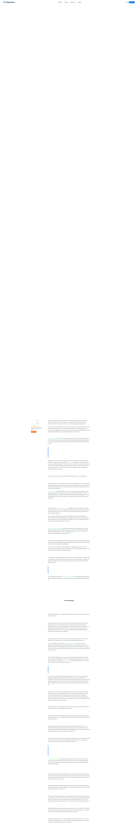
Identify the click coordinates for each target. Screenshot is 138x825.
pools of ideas (70, 462)
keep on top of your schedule (79, 572)
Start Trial (33, 431)
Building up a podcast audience (55, 569)
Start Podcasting (69, 663)
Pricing (79, 2)
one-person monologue (62, 548)
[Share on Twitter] (32, 435)
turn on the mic (66, 723)
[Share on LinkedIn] (32, 439)
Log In (126, 2)
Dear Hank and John (67, 617)
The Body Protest (52, 491)
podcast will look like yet (70, 706)
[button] (60, 2)
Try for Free (132, 2)
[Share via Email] (32, 445)
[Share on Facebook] (32, 442)
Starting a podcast (52, 438)
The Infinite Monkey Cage (54, 822)
